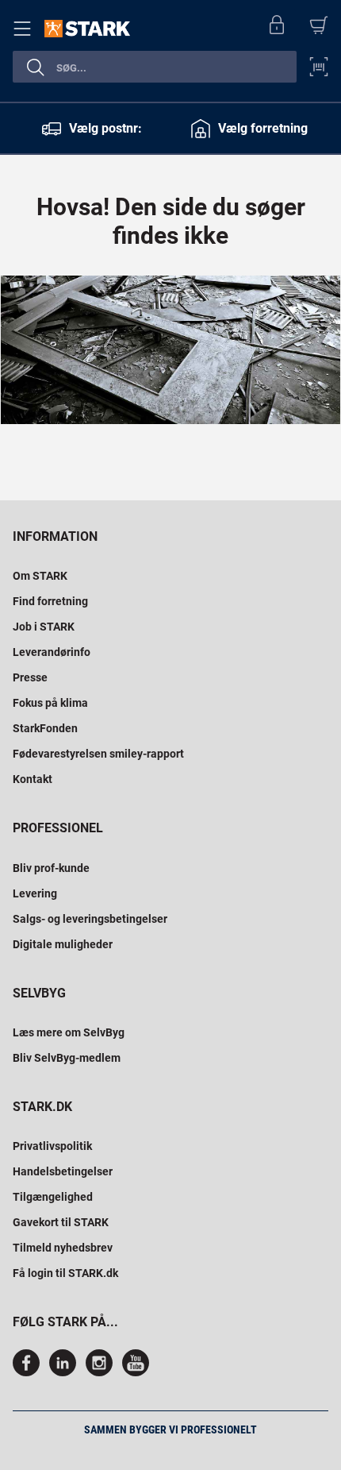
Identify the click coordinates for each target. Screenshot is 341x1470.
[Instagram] (99, 1372)
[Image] (170, 350)
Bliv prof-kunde (51, 868)
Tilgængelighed (53, 1196)
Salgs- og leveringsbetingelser (90, 918)
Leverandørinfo (51, 652)
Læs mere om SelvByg (69, 1032)
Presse (30, 677)
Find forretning (50, 601)
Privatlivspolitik (52, 1146)
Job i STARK (44, 626)
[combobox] (155, 67)
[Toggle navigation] (25, 28)
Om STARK (40, 575)
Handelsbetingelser (63, 1171)
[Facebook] (29, 1372)
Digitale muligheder (63, 944)
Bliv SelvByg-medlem (67, 1057)
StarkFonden (45, 728)
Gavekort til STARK (61, 1222)
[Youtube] (135, 1372)
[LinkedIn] (62, 1372)
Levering (35, 893)
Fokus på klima (50, 702)
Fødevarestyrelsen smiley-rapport (98, 753)
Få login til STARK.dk (65, 1273)
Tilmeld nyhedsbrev (63, 1247)
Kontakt (32, 779)
